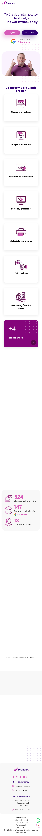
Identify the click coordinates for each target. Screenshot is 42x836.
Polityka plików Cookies (21, 820)
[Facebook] (14, 777)
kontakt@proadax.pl (23, 786)
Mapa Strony (21, 818)
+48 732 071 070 (21, 791)
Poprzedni (1, 686)
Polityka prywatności (21, 823)
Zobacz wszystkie (21, 477)
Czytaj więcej (21, 745)
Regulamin (21, 827)
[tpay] (11, 686)
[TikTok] (21, 777)
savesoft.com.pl (25, 625)
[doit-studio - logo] (30, 686)
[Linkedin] (27, 777)
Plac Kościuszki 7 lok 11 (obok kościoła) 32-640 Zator (23, 803)
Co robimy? (29, 33)
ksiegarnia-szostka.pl (25, 588)
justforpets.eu (25, 549)
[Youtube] (24, 777)
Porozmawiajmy (21, 414)
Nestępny (40, 686)
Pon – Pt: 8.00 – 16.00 (22, 810)
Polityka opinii (21, 825)
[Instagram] (17, 777)
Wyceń (12, 33)
